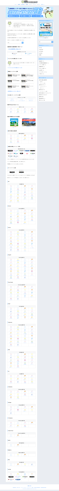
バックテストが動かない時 (21, 100)
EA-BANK (40, 53)
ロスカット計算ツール (42, 68)
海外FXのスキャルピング (43, 94)
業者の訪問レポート (42, 98)
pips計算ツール (41, 70)
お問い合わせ (18, 487)
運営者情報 (14, 487)
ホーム (16, 4)
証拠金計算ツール (42, 66)
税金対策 (41, 81)
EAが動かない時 (12, 100)
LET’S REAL (41, 51)
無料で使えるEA (31, 100)
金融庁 (32, 487)
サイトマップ (29, 487)
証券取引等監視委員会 (37, 487)
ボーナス (30, 4)
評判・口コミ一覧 (42, 100)
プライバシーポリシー (24, 487)
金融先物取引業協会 (43, 487)
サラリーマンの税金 (42, 83)
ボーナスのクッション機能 (43, 91)
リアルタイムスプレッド (43, 86)
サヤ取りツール (41, 73)
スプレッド (38, 4)
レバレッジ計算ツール (42, 64)
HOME (30, 485)
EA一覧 (40, 47)
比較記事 (27, 4)
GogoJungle (41, 49)
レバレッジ (34, 4)
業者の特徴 (22, 4)
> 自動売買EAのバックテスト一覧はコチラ (14, 91)
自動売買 (19, 4)
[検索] (22, 43)
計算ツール (42, 4)
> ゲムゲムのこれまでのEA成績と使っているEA (14, 67)
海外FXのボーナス (42, 89)
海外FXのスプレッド (42, 84)
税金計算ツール (41, 61)
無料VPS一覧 (41, 96)
